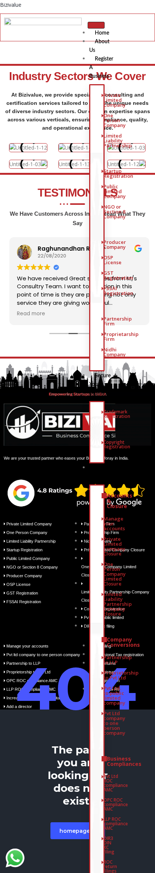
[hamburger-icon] (96, 25)
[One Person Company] (103, 123)
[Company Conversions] (103, 645)
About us (99, 46)
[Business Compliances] (103, 764)
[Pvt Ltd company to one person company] (103, 726)
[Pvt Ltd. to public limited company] (103, 698)
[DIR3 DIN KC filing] (103, 848)
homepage (74, 831)
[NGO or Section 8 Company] (103, 214)
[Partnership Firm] (103, 324)
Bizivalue (10, 4)
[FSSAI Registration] (103, 293)
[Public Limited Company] (103, 194)
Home (102, 33)
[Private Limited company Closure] (103, 549)
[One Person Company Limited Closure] (103, 577)
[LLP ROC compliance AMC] (103, 826)
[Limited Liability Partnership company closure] (103, 607)
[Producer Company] (103, 247)
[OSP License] (103, 263)
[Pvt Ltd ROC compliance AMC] (103, 786)
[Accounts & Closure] (103, 503)
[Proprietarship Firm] (103, 339)
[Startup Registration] (103, 176)
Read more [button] (29, 313)
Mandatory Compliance (104, 472)
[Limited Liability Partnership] (103, 143)
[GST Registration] (103, 278)
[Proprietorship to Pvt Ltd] (103, 678)
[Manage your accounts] (103, 526)
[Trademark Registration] (103, 417)
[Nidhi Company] (103, 355)
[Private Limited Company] (103, 103)
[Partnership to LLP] (103, 662)
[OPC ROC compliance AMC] (103, 807)
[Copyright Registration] (103, 447)
